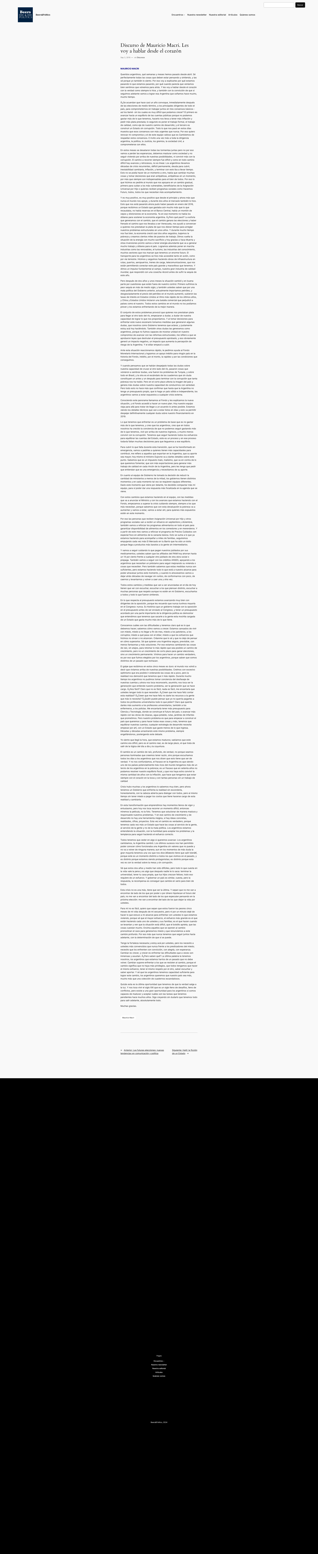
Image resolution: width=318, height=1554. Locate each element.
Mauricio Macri (128, 1018)
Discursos (141, 57)
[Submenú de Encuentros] (184, 14)
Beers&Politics (43, 15)
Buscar (300, 5)
